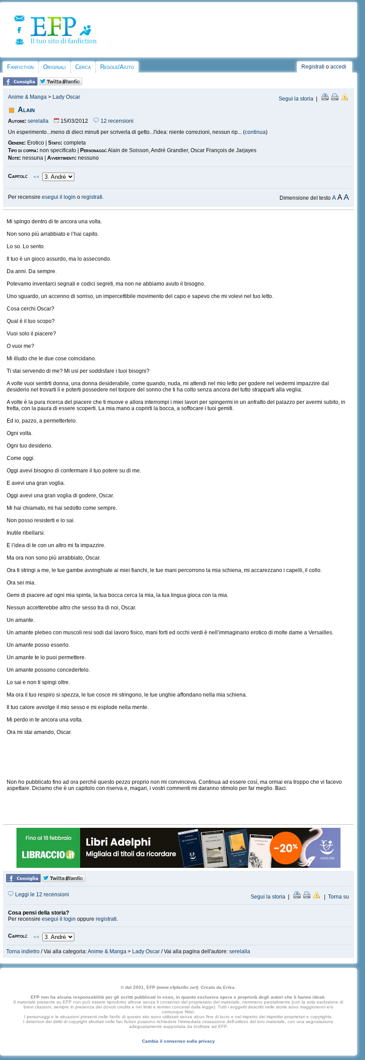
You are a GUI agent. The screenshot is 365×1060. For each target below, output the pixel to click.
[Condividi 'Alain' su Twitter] (60, 84)
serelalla (38, 121)
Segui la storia (296, 99)
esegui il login (59, 197)
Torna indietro (23, 951)
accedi (338, 67)
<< (36, 177)
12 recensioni (116, 121)
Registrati (312, 67)
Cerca (83, 67)
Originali (54, 67)
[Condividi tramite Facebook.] (20, 84)
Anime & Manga (27, 97)
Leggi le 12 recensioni (41, 894)
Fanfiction (20, 67)
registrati (91, 197)
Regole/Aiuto (117, 67)
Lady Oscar (66, 97)
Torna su (338, 897)
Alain (26, 109)
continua (255, 132)
